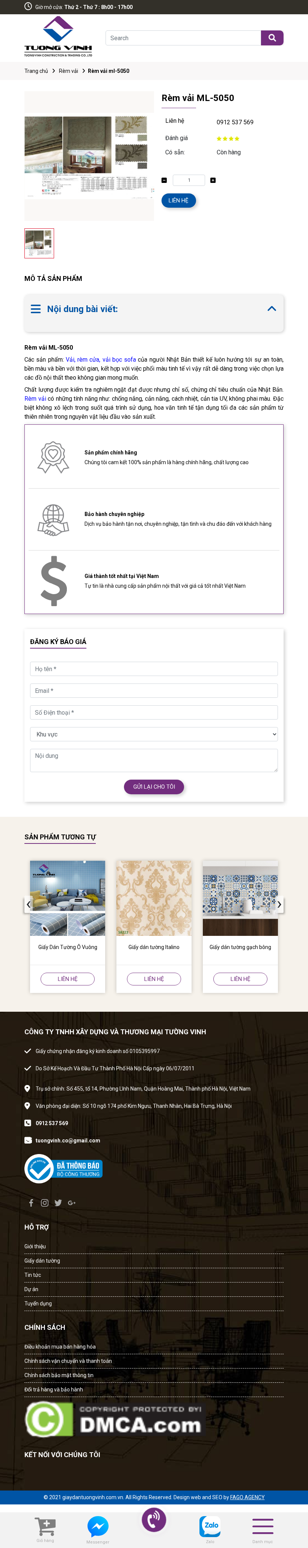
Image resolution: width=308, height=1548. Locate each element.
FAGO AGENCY (247, 1497)
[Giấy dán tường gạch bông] (240, 898)
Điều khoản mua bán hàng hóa (60, 1347)
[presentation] (28, 904)
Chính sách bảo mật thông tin (59, 1375)
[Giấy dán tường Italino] (154, 898)
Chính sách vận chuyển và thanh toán (68, 1361)
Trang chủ (36, 71)
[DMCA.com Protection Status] (115, 1417)
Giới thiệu (35, 1246)
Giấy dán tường (42, 1261)
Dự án (31, 1289)
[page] (31, 1203)
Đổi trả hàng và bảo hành (53, 1390)
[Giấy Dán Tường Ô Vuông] (67, 898)
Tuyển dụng (38, 1304)
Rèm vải (68, 71)
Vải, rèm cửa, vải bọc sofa (101, 359)
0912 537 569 (235, 122)
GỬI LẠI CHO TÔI (154, 786)
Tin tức (32, 1275)
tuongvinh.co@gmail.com (68, 1141)
